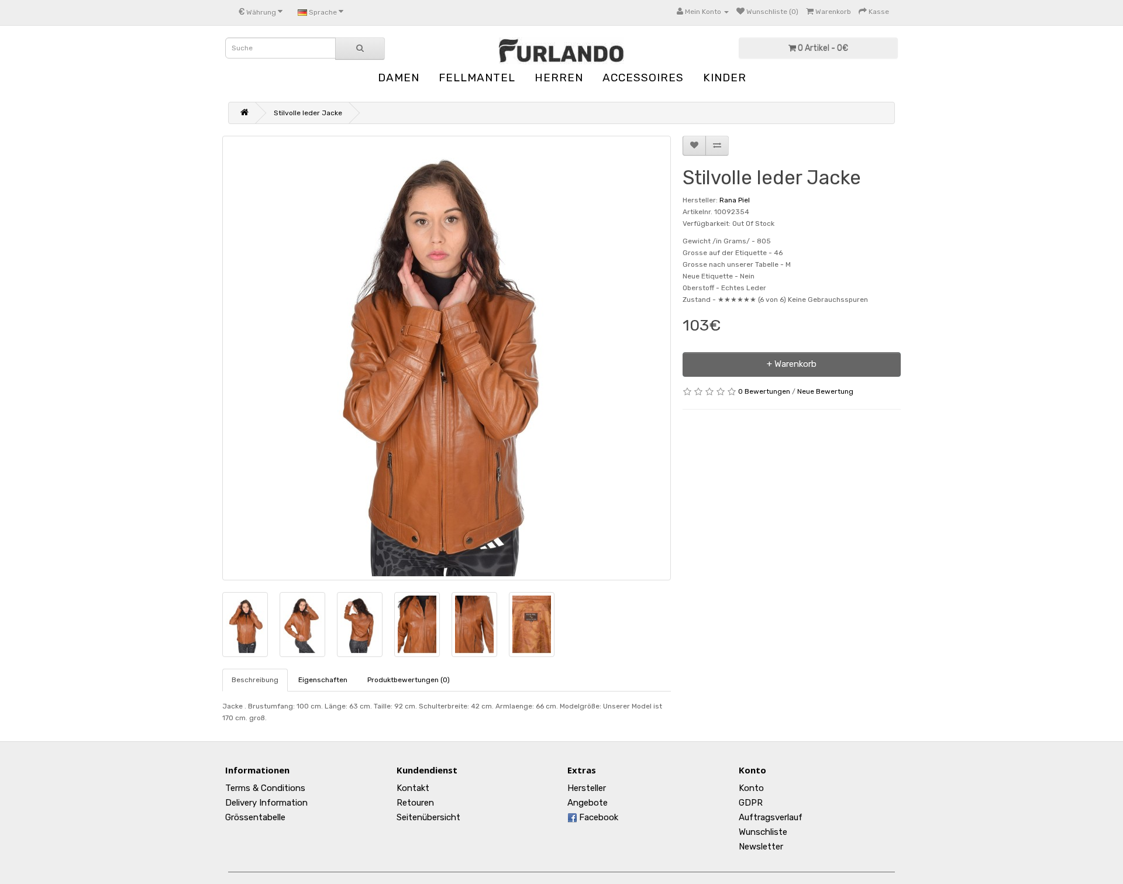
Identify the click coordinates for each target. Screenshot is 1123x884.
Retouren (415, 802)
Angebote (587, 802)
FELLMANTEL (477, 77)
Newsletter (761, 846)
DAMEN (398, 77)
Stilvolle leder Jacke (308, 113)
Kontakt (413, 788)
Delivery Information (266, 802)
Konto (751, 788)
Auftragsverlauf (770, 817)
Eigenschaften (322, 680)
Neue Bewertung (825, 391)
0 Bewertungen (764, 391)
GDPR (751, 802)
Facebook (597, 817)
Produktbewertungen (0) (408, 680)
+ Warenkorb (792, 364)
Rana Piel (734, 200)
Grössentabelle (255, 817)
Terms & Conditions (265, 788)
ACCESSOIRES (643, 77)
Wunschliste (763, 832)
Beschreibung (255, 680)
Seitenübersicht (428, 817)
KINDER (724, 77)
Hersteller (586, 788)
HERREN (559, 77)
